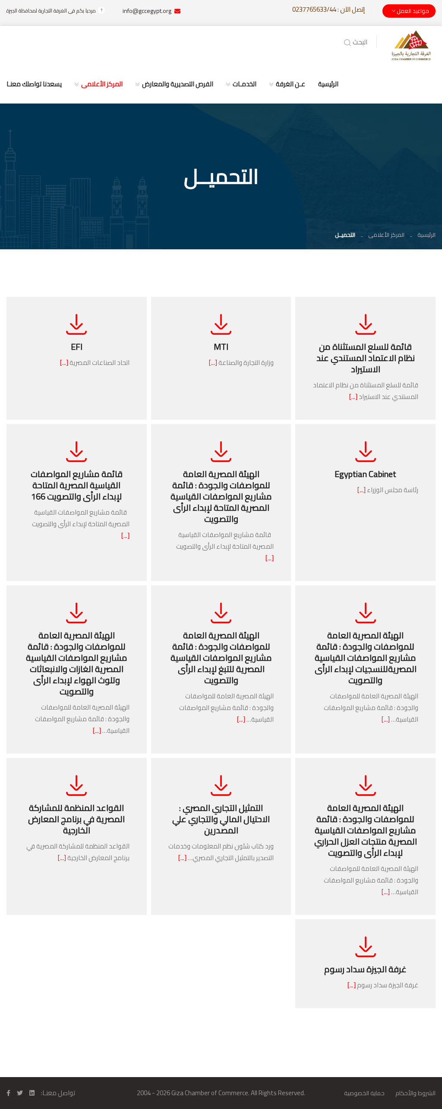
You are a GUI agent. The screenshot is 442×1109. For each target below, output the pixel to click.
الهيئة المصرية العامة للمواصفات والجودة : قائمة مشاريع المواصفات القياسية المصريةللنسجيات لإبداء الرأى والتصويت (366, 657)
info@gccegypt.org (147, 10)
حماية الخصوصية (364, 1093)
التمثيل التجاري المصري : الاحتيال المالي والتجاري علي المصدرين (221, 819)
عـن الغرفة (290, 84)
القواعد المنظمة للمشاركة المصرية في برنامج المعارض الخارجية (76, 819)
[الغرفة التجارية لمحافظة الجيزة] (412, 44)
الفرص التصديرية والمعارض (177, 84)
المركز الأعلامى (102, 84)
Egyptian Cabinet (365, 474)
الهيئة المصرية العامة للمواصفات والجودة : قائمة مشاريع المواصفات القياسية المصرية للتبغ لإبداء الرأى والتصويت (221, 657)
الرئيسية (328, 84)
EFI (76, 347)
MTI (221, 347)
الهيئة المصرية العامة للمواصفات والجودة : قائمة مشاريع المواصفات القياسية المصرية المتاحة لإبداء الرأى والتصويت (221, 496)
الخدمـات (244, 84)
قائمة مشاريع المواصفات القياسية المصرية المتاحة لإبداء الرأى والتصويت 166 (77, 485)
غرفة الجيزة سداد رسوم (365, 969)
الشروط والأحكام (415, 1093)
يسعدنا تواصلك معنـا (34, 84)
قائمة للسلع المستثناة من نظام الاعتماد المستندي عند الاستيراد (365, 358)
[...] (353, 396)
